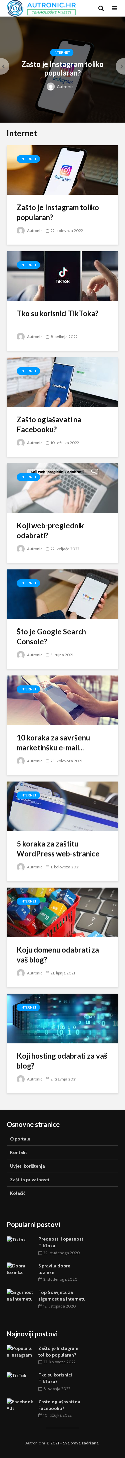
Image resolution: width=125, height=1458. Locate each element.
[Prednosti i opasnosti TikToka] (16, 1239)
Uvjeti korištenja (27, 1166)
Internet (62, 52)
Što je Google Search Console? (51, 636)
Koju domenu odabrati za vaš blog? (58, 954)
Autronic (64, 86)
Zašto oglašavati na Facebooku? (49, 424)
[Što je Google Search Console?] (62, 594)
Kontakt (18, 1152)
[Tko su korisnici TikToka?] (62, 275)
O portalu (20, 1139)
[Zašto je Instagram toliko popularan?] (62, 169)
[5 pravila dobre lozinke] (20, 1268)
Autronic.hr (35, 1442)
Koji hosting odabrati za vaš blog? (62, 1060)
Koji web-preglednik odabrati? (50, 530)
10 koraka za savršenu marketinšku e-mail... (53, 742)
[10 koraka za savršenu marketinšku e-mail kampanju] (62, 700)
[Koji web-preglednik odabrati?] (62, 488)
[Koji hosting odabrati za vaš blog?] (62, 1018)
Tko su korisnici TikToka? (57, 313)
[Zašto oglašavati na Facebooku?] (62, 382)
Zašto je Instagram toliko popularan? (62, 68)
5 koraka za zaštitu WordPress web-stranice (58, 848)
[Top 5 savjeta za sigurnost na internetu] (20, 1295)
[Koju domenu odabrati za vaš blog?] (62, 912)
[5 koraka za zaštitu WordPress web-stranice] (62, 806)
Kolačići (18, 1193)
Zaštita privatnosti (29, 1180)
